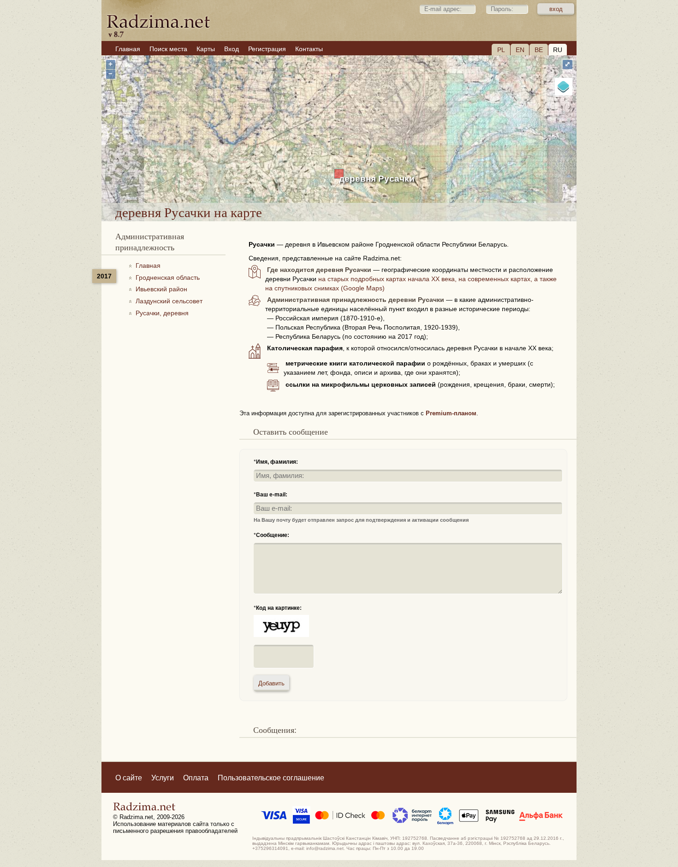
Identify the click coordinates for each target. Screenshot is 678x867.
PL (501, 49)
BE (539, 49)
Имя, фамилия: (277, 462)
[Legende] (563, 86)
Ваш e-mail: (271, 494)
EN (520, 49)
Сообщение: (272, 535)
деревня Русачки (377, 178)
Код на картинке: (279, 608)
